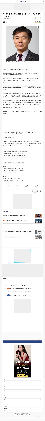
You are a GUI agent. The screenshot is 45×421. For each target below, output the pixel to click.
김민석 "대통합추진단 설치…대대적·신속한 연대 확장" (13, 180)
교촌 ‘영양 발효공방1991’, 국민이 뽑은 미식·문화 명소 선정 (14, 170)
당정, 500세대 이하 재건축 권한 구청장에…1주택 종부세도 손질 (15, 181)
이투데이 (2, 10)
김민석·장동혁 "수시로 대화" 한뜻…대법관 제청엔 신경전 (14, 178)
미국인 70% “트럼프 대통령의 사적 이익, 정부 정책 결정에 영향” (15, 157)
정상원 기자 (5, 22)
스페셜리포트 (6, 406)
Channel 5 (6, 408)
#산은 (14, 162)
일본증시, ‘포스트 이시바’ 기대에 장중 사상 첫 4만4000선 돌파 (15, 155)
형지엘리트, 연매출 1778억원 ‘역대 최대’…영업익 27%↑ (14, 168)
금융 (5, 10)
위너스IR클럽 (6, 410)
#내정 (23, 162)
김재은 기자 (5, 21)
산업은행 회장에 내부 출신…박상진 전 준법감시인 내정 (13, 153)
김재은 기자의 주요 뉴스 (7, 166)
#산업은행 (9, 162)
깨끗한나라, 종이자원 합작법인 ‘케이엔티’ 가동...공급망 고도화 (15, 172)
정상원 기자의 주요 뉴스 (7, 176)
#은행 (5, 162)
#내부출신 (18, 162)
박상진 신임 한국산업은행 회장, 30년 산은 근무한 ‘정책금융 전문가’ (15, 151)
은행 (8, 10)
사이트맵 (37, 416)
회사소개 (8, 416)
